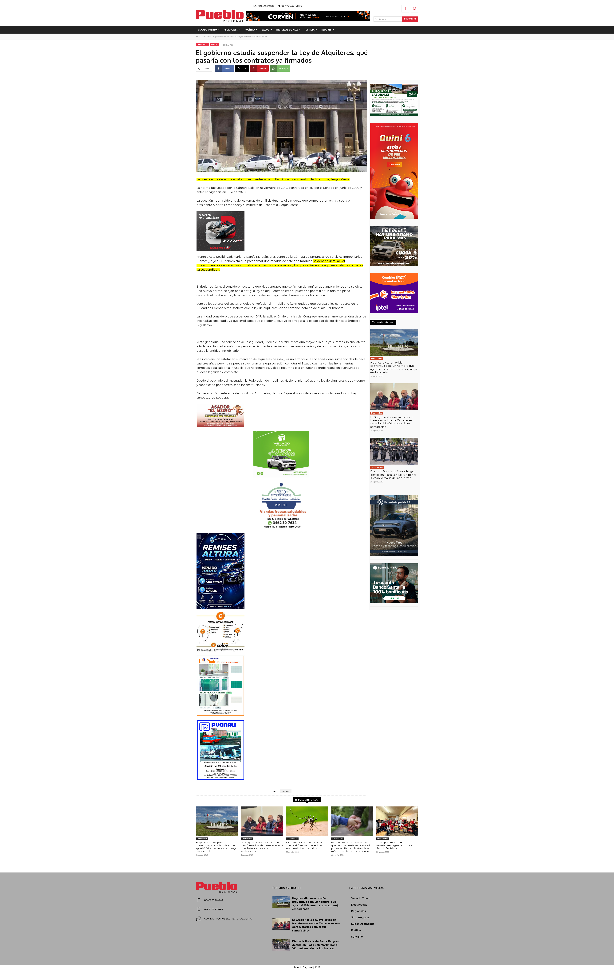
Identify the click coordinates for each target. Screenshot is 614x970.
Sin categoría (377, 467)
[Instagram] (414, 8)
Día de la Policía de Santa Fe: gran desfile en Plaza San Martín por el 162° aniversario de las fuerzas (393, 475)
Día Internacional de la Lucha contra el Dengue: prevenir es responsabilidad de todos (304, 845)
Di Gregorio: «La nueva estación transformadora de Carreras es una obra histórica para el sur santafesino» (391, 421)
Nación (214, 44)
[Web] (394, 293)
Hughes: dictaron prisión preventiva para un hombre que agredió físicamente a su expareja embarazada (393, 367)
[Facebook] (405, 8)
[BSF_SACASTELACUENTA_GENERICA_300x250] (394, 583)
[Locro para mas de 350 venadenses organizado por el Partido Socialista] (397, 821)
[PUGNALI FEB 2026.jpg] (281, 750)
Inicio (198, 36)
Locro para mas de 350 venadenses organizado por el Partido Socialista (394, 845)
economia (286, 791)
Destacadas (206, 36)
